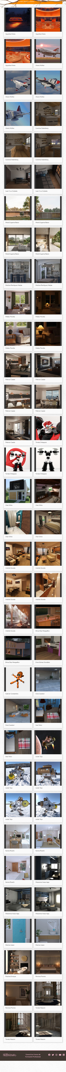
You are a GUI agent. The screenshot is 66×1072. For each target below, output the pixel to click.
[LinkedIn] (64, 1055)
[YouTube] (60, 1055)
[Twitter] (53, 1055)
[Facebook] (49, 1055)
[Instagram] (56, 1055)
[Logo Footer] (9, 1054)
